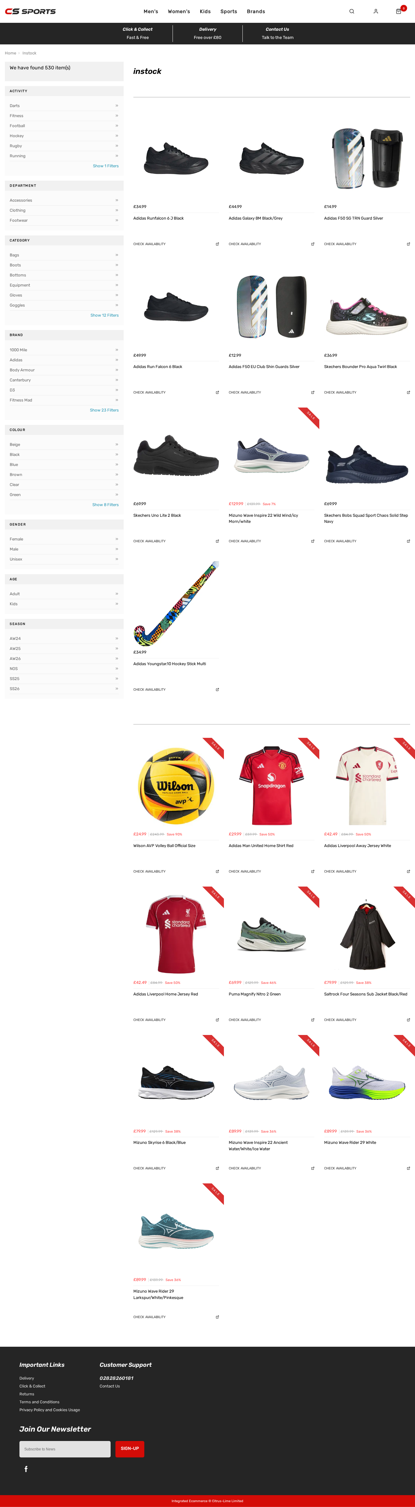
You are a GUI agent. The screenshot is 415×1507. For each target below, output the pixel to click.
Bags (14, 255)
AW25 (15, 648)
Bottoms (18, 275)
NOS (14, 668)
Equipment (20, 285)
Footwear (19, 220)
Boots (15, 265)
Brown (16, 474)
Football (17, 125)
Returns (26, 1394)
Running (18, 156)
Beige (15, 444)
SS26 (14, 688)
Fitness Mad (21, 400)
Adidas (16, 360)
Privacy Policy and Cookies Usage (49, 1410)
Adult (15, 594)
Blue (14, 464)
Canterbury (20, 380)
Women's (179, 11)
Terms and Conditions (39, 1402)
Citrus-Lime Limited (227, 1501)
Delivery (26, 1378)
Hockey (17, 136)
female (16, 539)
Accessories (21, 200)
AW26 (15, 658)
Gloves (16, 295)
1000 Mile (18, 350)
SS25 (14, 678)
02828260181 (116, 1378)
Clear (14, 484)
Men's (151, 11)
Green (15, 494)
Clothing (18, 210)
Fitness (16, 115)
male (14, 549)
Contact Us (110, 1386)
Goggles (17, 305)
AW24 (15, 638)
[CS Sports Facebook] (26, 1469)
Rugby (16, 146)
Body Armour (22, 370)
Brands (256, 11)
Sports (229, 11)
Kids (205, 11)
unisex (16, 559)
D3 (12, 390)
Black (15, 454)
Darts (15, 105)
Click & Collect (32, 1386)
